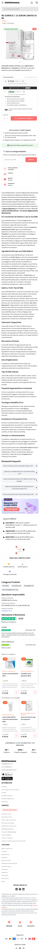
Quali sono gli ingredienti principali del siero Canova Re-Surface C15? (19, 487)
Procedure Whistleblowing (8, 832)
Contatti (3, 793)
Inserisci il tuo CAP (10, 160)
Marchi (3, 881)
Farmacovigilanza (6, 835)
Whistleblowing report (7, 829)
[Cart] (37, 2)
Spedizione (4, 802)
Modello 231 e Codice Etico (8, 826)
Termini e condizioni (7, 838)
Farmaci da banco (6, 866)
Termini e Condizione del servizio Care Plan (13, 841)
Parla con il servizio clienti (20, 558)
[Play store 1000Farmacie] (8, 778)
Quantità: (5, 115)
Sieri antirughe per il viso (10, 590)
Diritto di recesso (6, 814)
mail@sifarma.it (6, 611)
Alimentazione (5, 854)
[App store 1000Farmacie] (8, 774)
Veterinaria (4, 872)
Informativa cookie (6, 817)
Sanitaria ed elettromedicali (9, 863)
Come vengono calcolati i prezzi (10, 790)
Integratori (4, 857)
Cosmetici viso (16, 586)
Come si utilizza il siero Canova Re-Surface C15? (18, 466)
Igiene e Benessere (9, 209)
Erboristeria (4, 875)
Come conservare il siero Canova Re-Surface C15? (18, 494)
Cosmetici (5, 586)
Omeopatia (4, 869)
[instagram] (20, 889)
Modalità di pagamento (7, 799)
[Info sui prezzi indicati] (19, 81)
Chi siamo (4, 787)
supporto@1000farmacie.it (8, 770)
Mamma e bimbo (6, 860)
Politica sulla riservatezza (8, 820)
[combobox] (20, 9)
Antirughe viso (28, 586)
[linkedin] (23, 889)
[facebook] (17, 889)
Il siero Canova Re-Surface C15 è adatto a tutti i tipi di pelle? (19, 480)
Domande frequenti (6, 796)
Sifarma (4, 21)
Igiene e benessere (6, 848)
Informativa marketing (7, 823)
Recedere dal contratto (10, 810)
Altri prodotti (5, 878)
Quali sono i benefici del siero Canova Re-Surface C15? (19, 472)
